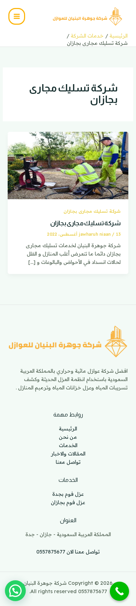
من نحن (68, 437)
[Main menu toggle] (16, 16)
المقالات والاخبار (68, 453)
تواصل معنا (68, 462)
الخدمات (68, 445)
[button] (15, 590)
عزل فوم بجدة (68, 494)
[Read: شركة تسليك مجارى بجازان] (68, 164)
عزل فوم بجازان (68, 502)
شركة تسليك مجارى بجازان (92, 211)
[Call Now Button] (119, 591)
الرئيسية (68, 428)
